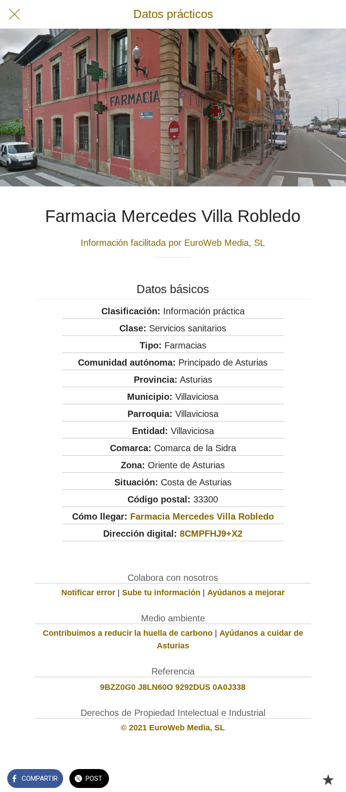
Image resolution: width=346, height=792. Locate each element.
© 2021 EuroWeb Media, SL (173, 727)
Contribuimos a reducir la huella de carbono (128, 633)
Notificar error (88, 592)
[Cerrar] (14, 14)
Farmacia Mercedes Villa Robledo (202, 516)
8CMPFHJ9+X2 (211, 534)
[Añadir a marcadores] (328, 779)
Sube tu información (161, 592)
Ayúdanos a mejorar (246, 592)
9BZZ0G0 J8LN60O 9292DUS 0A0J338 (173, 687)
